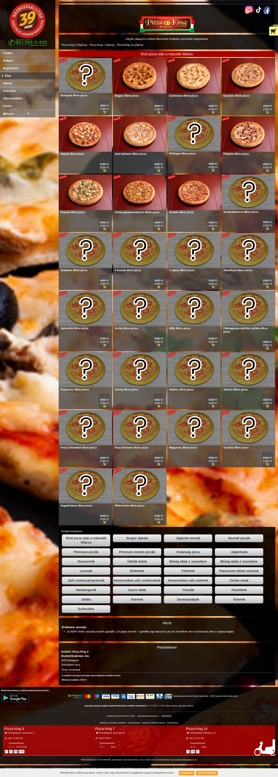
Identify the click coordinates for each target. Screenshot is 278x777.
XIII (15, 751)
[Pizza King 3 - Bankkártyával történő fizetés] (75, 696)
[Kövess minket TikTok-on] (259, 12)
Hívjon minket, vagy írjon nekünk (179, 706)
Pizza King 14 (196, 729)
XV (197, 751)
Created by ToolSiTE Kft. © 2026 (121, 716)
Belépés (8, 60)
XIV (192, 751)
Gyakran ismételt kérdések (153, 723)
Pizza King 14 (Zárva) (130, 44)
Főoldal (7, 53)
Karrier (7, 106)
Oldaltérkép (166, 716)
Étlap (8, 75)
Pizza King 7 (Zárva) (102, 44)
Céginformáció (134, 723)
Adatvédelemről (207, 773)
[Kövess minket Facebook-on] (267, 13)
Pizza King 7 (105, 729)
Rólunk (7, 83)
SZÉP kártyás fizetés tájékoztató (224, 696)
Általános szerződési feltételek (113, 723)
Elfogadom (187, 773)
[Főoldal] (167, 31)
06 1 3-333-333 (147, 760)
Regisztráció (11, 68)
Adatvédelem (172, 723)
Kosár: (10, 113)
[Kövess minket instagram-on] (249, 12)
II (6, 751)
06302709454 (105, 738)
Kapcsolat (9, 91)
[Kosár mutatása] (273, 30)
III (11, 751)
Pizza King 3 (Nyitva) (74, 44)
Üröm (21, 751)
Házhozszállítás (12, 98)
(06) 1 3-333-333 (15, 738)
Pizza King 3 (14, 729)
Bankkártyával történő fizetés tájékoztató (190, 696)
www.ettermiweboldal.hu (148, 716)
